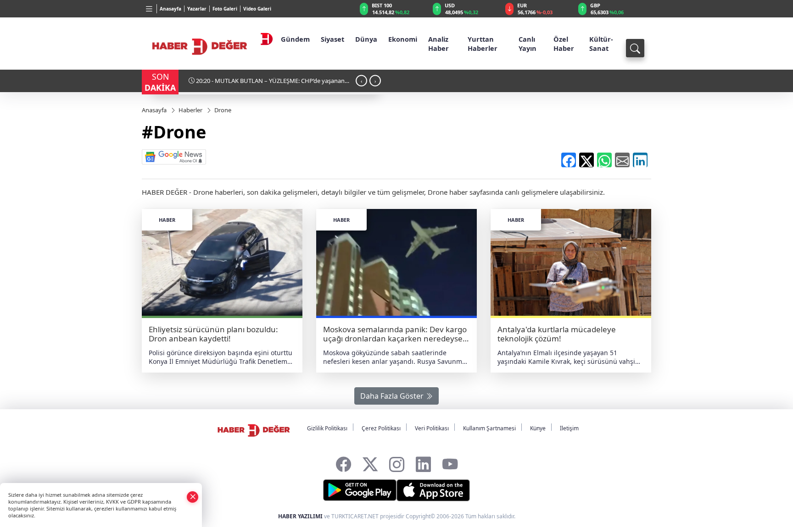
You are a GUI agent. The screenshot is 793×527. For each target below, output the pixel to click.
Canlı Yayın (527, 43)
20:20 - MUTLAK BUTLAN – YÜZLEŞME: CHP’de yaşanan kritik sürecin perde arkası (267, 84)
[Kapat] (192, 496)
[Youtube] (449, 462)
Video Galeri (257, 8)
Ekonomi (402, 39)
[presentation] (361, 80)
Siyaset (332, 39)
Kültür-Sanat (601, 43)
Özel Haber (563, 43)
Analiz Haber (438, 43)
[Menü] (149, 8)
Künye (538, 428)
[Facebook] (343, 462)
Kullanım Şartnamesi (489, 428)
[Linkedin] (423, 462)
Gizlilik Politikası (327, 428)
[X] (370, 462)
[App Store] (433, 490)
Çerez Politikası (381, 428)
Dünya (366, 39)
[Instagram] (396, 462)
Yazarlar (197, 8)
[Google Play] (359, 490)
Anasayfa (170, 8)
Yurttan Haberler (482, 43)
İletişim (569, 428)
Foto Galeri (224, 8)
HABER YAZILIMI (300, 516)
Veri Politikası (432, 428)
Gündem (295, 39)
